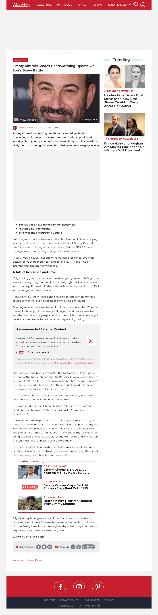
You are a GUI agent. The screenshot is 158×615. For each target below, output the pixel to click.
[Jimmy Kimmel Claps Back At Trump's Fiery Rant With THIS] (30, 487)
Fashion (96, 4)
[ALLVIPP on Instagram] (79, 586)
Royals (81, 4)
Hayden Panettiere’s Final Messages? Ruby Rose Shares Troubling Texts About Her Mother (123, 101)
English (123, 4)
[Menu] (142, 4)
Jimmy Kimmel (36, 243)
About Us (49, 600)
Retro (110, 4)
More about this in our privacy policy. (75, 363)
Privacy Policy (69, 600)
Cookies (109, 600)
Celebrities (44, 4)
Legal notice (91, 600)
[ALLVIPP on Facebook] (60, 586)
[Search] (135, 4)
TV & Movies (64, 4)
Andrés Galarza (25, 128)
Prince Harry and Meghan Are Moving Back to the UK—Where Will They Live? (124, 147)
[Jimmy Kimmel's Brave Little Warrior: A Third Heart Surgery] (30, 472)
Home (15, 53)
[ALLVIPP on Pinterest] (98, 586)
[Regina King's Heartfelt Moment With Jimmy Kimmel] (30, 503)
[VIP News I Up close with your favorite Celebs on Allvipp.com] (23, 4)
